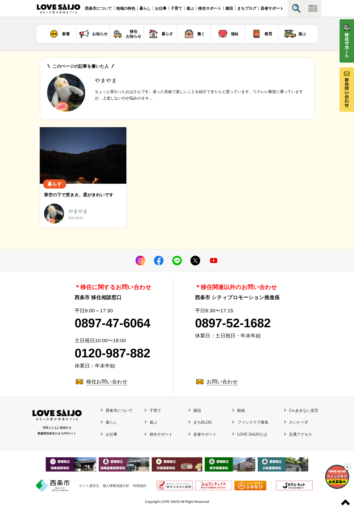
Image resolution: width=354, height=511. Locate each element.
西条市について (98, 8)
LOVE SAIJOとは (252, 434)
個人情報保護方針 (116, 486)
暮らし (145, 8)
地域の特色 (125, 8)
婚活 (229, 8)
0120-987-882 (112, 353)
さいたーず (298, 422)
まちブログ (246, 8)
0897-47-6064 (112, 323)
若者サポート (272, 8)
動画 (241, 410)
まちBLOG (202, 422)
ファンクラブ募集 (253, 422)
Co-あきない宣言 (303, 410)
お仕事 (161, 8)
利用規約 (139, 486)
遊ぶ (190, 8)
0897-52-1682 (233, 323)
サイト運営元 (89, 486)
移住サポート (209, 8)
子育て (176, 8)
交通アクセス (300, 434)
